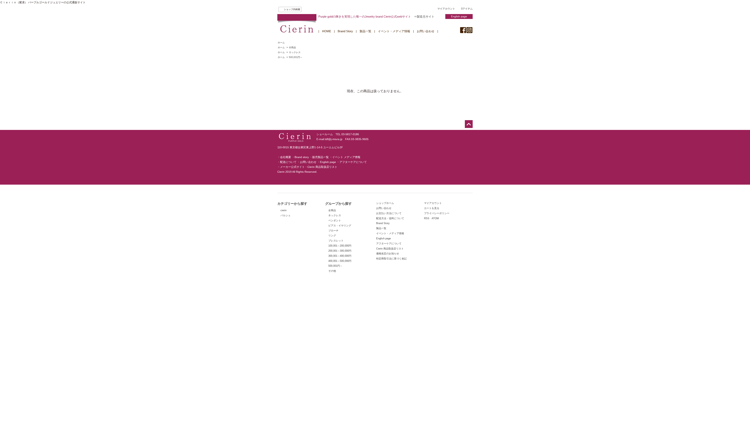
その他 (332, 270)
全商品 (292, 47)
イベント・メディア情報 (394, 31)
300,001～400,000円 (339, 255)
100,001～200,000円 (339, 245)
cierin (283, 210)
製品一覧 (365, 31)
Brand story (302, 157)
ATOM (435, 218)
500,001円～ (295, 57)
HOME (326, 31)
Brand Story (345, 31)
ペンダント (334, 220)
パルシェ (285, 215)
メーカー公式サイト (292, 166)
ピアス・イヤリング (339, 225)
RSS (426, 218)
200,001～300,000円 (339, 250)
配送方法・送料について (390, 218)
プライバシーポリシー (436, 213)
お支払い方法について (389, 213)
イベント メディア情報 (346, 157)
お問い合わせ (425, 31)
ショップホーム (385, 203)
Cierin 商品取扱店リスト (322, 166)
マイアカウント (446, 8)
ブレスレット (336, 240)
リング (332, 235)
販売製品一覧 (320, 157)
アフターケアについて (353, 162)
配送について (288, 162)
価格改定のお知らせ (387, 253)
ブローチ (333, 230)
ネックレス (295, 52)
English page (459, 16)
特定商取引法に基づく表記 (391, 258)
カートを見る (431, 208)
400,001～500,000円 (339, 260)
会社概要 (285, 157)
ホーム (281, 42)
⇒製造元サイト (424, 16)
